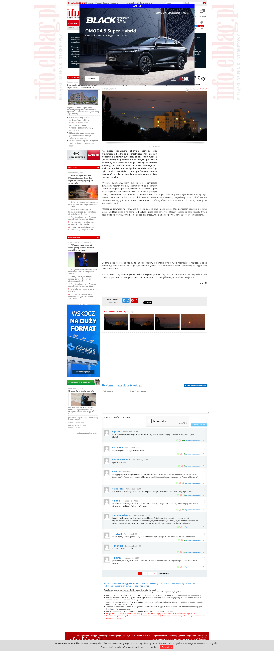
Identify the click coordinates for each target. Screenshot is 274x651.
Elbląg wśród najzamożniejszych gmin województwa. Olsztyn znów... (82, 135)
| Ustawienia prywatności (201, 637)
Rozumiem (167, 647)
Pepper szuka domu (77, 425)
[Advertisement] (183, 169)
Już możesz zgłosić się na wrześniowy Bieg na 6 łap (83, 418)
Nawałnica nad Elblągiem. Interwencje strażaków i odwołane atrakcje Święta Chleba (82, 212)
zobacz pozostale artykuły (87, 433)
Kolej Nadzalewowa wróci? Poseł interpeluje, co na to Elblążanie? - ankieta (82, 271)
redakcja (126, 636)
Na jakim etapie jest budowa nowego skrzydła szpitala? (81, 223)
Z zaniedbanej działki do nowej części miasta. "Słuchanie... (82, 86)
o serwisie (111, 636)
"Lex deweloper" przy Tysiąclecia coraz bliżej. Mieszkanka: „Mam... (82, 218)
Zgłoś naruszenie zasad (193, 440)
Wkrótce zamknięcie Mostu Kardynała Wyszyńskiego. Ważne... (79, 120)
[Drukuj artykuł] (187, 91)
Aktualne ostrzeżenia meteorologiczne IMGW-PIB (80, 126)
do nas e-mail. (143, 586)
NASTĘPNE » (164, 574)
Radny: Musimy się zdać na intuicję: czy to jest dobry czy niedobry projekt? (80, 279)
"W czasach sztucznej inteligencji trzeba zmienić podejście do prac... (81, 247)
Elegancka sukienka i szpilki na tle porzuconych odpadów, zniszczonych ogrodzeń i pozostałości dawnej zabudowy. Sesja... (83, 110)
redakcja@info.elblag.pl (86, 636)
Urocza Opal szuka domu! (81, 391)
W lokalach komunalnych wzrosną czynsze (83, 290)
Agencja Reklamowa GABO (196, 639)
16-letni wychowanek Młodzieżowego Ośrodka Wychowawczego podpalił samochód (80, 179)
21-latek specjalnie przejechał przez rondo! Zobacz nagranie (83, 141)
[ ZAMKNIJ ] (137, 6)
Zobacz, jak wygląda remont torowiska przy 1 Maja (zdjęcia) (81, 228)
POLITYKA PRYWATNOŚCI (142, 636)
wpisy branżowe (160, 636)
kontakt (102, 636)
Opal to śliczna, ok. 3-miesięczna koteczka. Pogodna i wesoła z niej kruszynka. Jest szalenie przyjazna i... (81, 410)
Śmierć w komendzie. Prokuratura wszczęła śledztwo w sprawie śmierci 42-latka (83, 204)
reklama (172, 636)
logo (119, 636)
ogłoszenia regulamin (187, 636)
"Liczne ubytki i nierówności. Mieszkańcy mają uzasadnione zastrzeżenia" (80, 296)
